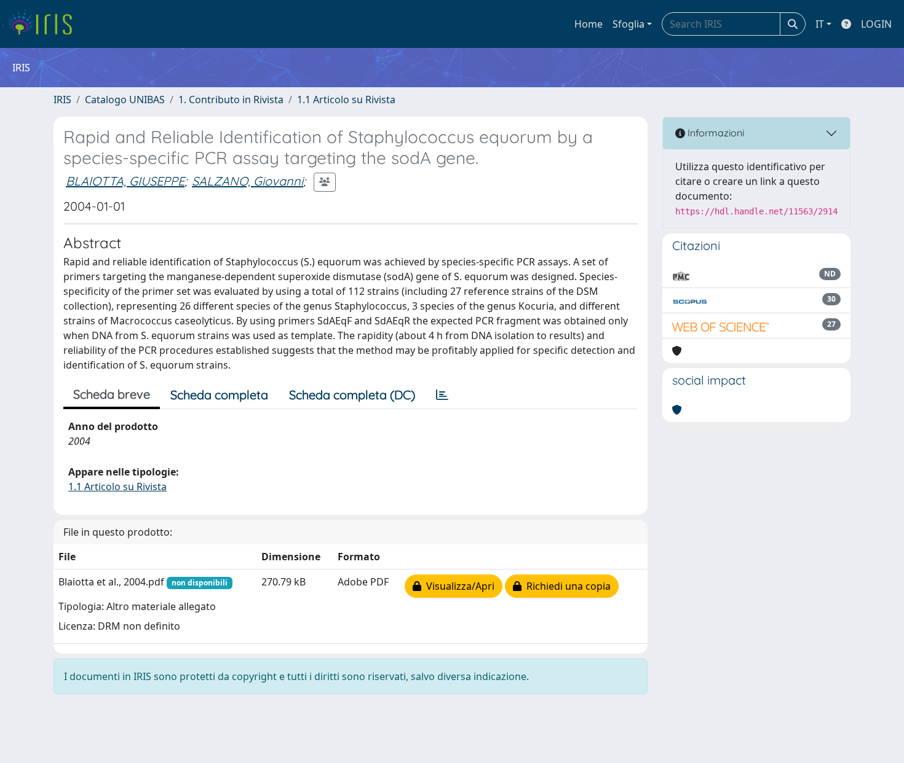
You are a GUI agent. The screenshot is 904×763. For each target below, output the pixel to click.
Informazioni (714, 133)
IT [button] (819, 24)
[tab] (442, 395)
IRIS (62, 99)
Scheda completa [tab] (219, 394)
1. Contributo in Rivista (230, 99)
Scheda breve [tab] (111, 394)
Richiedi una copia (566, 586)
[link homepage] (44, 24)
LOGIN (876, 24)
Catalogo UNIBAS (125, 99)
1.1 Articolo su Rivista (346, 99)
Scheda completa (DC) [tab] (352, 394)
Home (588, 24)
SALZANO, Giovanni (247, 181)
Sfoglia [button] (628, 24)
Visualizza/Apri (457, 586)
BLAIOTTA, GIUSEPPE (125, 181)
